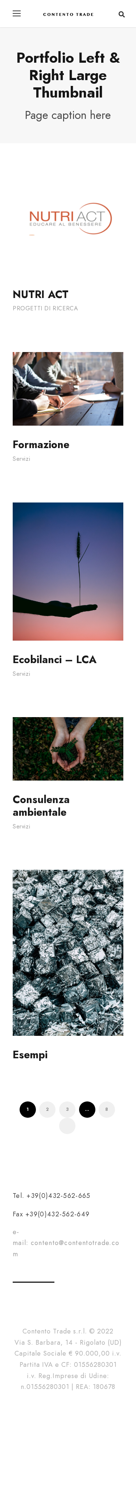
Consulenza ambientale (41, 806)
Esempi (30, 1054)
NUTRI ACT (41, 294)
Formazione (41, 444)
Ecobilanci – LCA (54, 659)
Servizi (21, 459)
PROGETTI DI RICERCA (45, 308)
